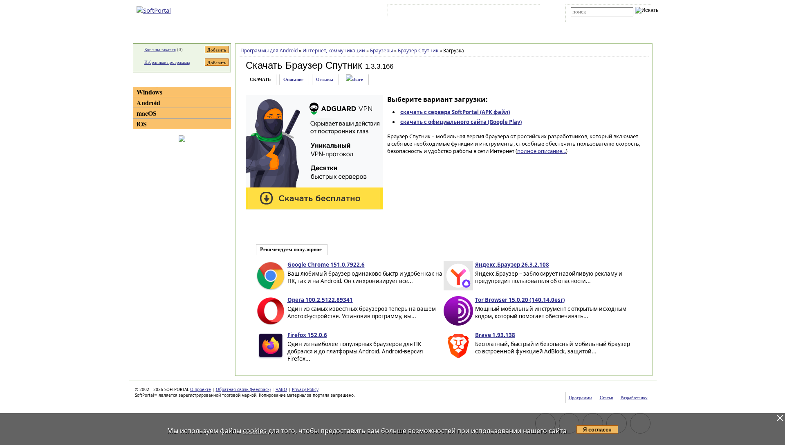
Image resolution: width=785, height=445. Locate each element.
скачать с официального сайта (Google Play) (461, 122)
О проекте (200, 389)
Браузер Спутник (418, 50)
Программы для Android (269, 50)
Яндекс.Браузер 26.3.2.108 (512, 264)
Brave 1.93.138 (495, 335)
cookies (255, 430)
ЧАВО (281, 389)
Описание (293, 79)
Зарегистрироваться (460, 11)
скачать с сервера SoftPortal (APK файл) (455, 112)
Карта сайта (502, 11)
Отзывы (324, 79)
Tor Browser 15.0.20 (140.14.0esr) (520, 299)
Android (148, 102)
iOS (142, 123)
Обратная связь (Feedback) (243, 389)
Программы (157, 34)
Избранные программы (167, 62)
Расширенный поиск (593, 19)
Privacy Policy (305, 389)
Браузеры (381, 50)
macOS (147, 113)
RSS (528, 11)
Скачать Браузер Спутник (304, 65)
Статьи (197, 34)
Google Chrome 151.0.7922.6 (326, 264)
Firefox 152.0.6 (307, 335)
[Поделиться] (354, 79)
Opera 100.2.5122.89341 (320, 299)
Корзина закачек (160, 49)
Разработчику (634, 397)
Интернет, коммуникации (334, 50)
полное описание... (541, 151)
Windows (149, 92)
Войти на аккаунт (414, 11)
